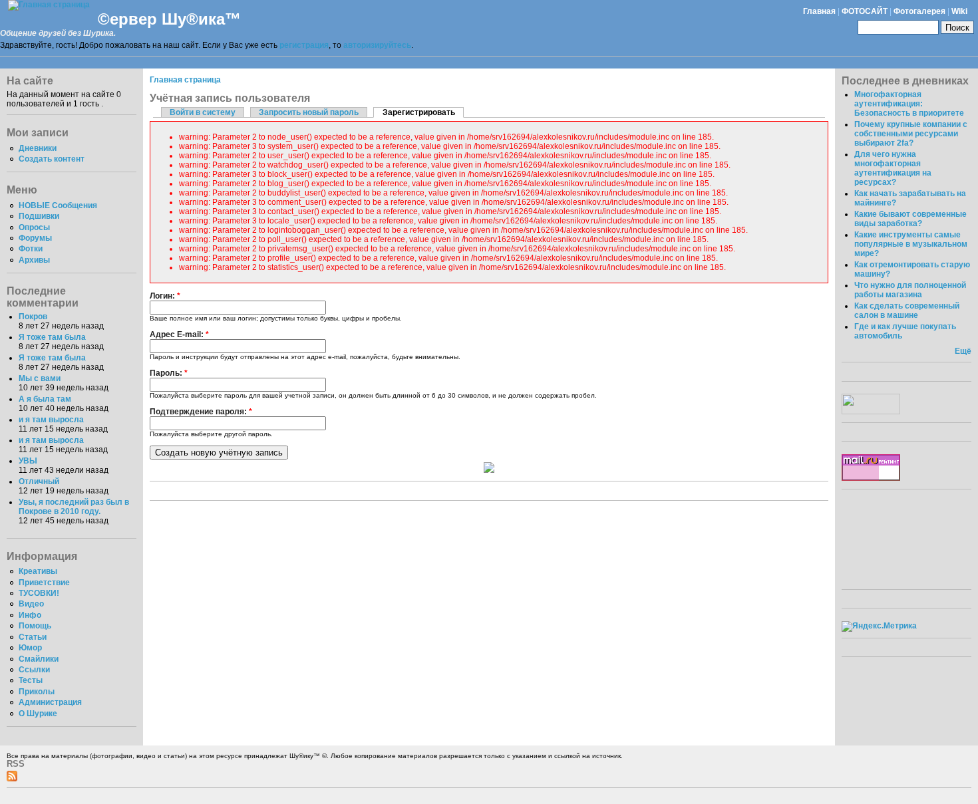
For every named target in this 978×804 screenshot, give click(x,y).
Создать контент (51, 159)
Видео (31, 603)
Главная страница (185, 79)
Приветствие (44, 582)
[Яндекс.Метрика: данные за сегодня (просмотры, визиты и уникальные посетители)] (879, 626)
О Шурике (38, 713)
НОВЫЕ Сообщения (58, 205)
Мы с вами (40, 378)
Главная (819, 11)
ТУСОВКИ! (39, 593)
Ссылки (34, 669)
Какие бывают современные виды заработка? (910, 218)
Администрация (50, 702)
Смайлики (39, 659)
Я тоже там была (52, 337)
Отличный (39, 481)
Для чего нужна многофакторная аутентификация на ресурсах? (892, 168)
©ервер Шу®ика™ (169, 19)
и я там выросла (51, 419)
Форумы (35, 238)
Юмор (30, 647)
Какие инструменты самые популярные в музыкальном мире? (910, 244)
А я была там (45, 399)
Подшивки (39, 216)
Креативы (38, 571)
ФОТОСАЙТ (865, 11)
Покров (33, 316)
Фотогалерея (919, 11)
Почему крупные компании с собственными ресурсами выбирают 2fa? (910, 134)
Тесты (31, 680)
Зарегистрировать (419, 112)
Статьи (33, 637)
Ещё (963, 351)
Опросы (34, 227)
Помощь (35, 625)
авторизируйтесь (377, 45)
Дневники (38, 148)
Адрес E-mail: (179, 334)
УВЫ (28, 461)
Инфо (30, 615)
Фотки (31, 248)
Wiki (959, 11)
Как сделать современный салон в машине (906, 310)
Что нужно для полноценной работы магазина (910, 290)
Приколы (37, 691)
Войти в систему (203, 112)
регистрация (304, 45)
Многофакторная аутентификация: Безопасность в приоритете (909, 104)
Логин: (165, 296)
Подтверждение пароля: (201, 411)
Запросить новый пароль (309, 112)
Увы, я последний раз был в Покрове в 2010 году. (74, 506)
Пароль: (169, 373)
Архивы (34, 260)
